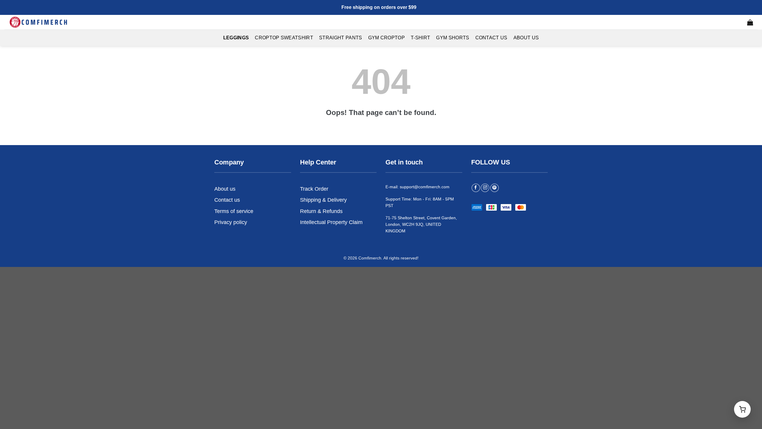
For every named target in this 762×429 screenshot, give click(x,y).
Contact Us (491, 37)
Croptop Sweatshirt (284, 37)
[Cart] (750, 22)
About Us (526, 37)
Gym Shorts (452, 37)
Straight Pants (340, 37)
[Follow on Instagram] (485, 188)
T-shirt (420, 37)
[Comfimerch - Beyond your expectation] (38, 22)
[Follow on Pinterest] (494, 188)
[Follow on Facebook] (475, 188)
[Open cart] (742, 409)
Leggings (236, 37)
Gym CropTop (386, 37)
